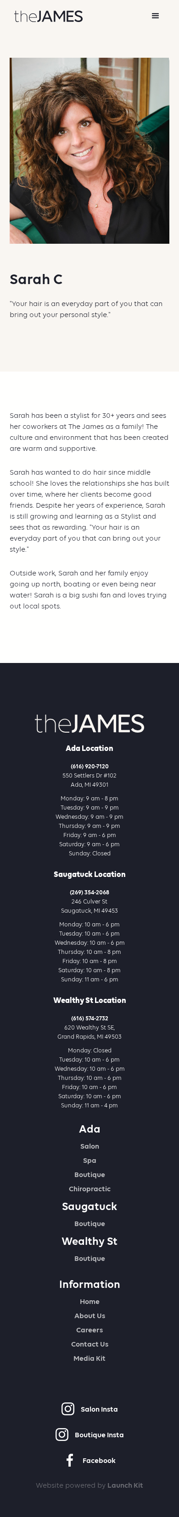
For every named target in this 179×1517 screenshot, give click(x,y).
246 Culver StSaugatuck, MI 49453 (89, 906)
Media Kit (89, 1358)
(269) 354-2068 (89, 892)
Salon (89, 1146)
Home (90, 1301)
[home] (46, 16)
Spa (89, 1160)
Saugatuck (89, 1206)
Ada (90, 1129)
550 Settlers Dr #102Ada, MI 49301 (89, 780)
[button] (155, 16)
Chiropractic (90, 1188)
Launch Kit (125, 1485)
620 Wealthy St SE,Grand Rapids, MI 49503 (89, 1032)
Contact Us (89, 1344)
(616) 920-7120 (90, 766)
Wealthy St (89, 1241)
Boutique (89, 1174)
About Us (89, 1315)
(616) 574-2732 (89, 1018)
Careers (89, 1329)
